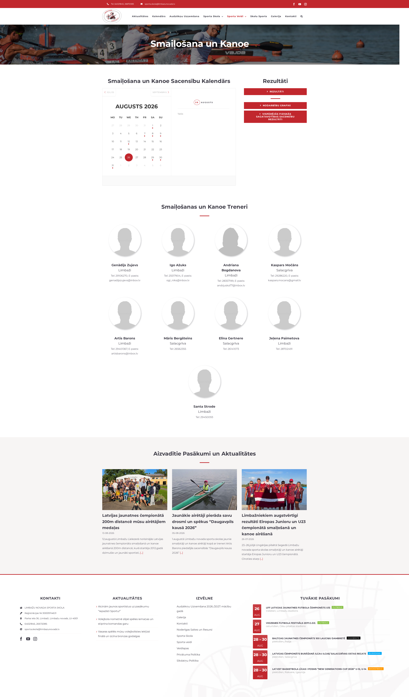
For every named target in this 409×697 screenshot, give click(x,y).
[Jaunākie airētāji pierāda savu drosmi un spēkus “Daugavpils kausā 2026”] (204, 489)
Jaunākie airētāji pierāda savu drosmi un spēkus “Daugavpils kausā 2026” (203, 521)
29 (152, 157)
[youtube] (28, 639)
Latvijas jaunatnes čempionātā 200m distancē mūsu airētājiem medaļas (134, 521)
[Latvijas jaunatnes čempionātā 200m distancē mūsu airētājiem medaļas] (134, 489)
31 (113, 165)
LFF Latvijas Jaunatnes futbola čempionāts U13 (298, 607)
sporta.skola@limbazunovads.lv (42, 629)
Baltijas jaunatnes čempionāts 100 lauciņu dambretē (308, 638)
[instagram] (35, 639)
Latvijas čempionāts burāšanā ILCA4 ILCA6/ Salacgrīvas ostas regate (319, 653)
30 (160, 157)
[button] (302, 16)
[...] (141, 552)
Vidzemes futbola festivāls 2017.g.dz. (291, 623)
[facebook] (21, 639)
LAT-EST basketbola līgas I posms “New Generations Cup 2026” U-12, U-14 (319, 669)
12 (129, 141)
